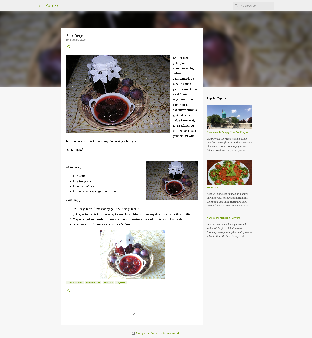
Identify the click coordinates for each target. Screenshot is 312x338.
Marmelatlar (93, 283)
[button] (68, 46)
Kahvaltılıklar (75, 283)
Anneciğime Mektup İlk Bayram (223, 218)
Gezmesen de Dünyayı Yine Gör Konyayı (228, 132)
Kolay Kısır (212, 187)
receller (108, 283)
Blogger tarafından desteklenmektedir (158, 333)
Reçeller (121, 283)
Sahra (51, 6)
